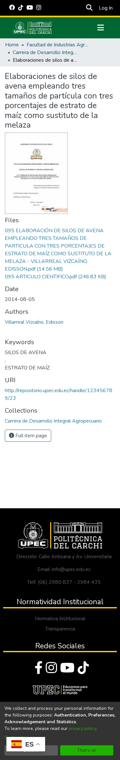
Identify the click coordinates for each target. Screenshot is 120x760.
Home (12, 44)
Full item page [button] (30, 435)
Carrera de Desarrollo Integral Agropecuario (45, 52)
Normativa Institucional (60, 618)
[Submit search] (89, 8)
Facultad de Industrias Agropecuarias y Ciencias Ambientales (59, 44)
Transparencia (60, 628)
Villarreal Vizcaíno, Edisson (34, 322)
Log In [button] (106, 8)
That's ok (86, 750)
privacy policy (82, 728)
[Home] (32, 28)
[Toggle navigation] (101, 28)
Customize (14, 737)
